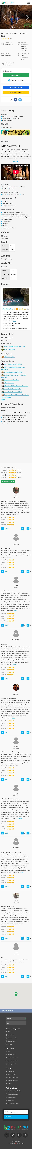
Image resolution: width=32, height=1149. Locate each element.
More (14, 161)
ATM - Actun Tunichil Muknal (13, 364)
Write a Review (7, 481)
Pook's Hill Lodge (9, 349)
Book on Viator (15, 75)
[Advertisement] (16, 443)
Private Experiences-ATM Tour (13, 372)
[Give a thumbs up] (28, 528)
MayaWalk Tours (8, 309)
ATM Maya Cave (9, 383)
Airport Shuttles (16, 87)
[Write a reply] (2, 528)
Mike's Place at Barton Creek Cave (14, 346)
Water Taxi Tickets (15, 92)
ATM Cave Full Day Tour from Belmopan (16, 386)
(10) (10, 39)
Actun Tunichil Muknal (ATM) (13, 392)
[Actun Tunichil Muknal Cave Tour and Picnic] (15, 99)
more (14, 321)
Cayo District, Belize (7, 1010)
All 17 (3, 399)
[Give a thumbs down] (22, 528)
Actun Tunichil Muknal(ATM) (12, 389)
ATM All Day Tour (9, 357)
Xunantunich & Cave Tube (11, 380)
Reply (6, 529)
